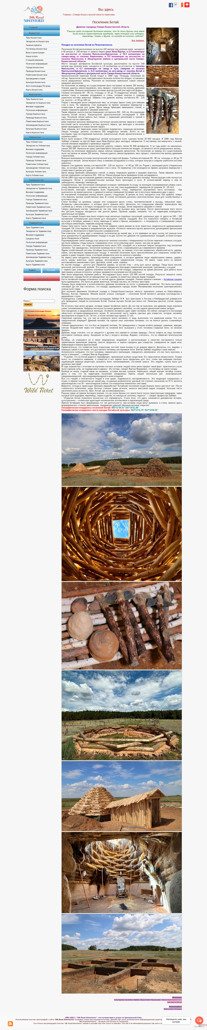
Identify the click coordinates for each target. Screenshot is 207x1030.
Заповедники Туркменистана (39, 211)
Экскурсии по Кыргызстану (38, 103)
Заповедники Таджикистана (38, 257)
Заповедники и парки (35, 79)
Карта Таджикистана (35, 265)
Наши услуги (32, 56)
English (32, 270)
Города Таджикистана (36, 246)
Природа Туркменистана (37, 203)
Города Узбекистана (35, 157)
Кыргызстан (35, 94)
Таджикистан (36, 223)
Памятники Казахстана (36, 75)
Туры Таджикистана (35, 227)
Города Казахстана (35, 67)
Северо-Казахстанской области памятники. (94, 14)
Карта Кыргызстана (35, 132)
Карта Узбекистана (35, 175)
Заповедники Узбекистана (38, 168)
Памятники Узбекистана (37, 164)
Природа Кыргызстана (36, 118)
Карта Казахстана (34, 90)
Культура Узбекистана (36, 172)
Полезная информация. (37, 110)
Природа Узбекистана (36, 160)
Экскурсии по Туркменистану (39, 188)
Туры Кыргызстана (34, 99)
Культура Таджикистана (37, 261)
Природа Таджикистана (37, 250)
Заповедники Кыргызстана (38, 125)
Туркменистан (36, 180)
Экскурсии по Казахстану (37, 41)
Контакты (41, 277)
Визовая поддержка (35, 106)
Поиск (26, 301)
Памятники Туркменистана (38, 207)
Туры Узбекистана (34, 142)
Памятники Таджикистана (37, 253)
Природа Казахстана (35, 71)
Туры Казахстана (34, 38)
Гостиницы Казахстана (36, 49)
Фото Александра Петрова (38, 86)
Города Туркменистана (36, 199)
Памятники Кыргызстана (37, 121)
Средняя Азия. (33, 239)
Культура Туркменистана (37, 214)
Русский (51, 270)
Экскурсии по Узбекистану (38, 146)
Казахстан (34, 33)
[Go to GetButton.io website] (199, 1027)
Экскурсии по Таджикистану (38, 231)
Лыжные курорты (34, 45)
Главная (33, 27)
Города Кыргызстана (35, 114)
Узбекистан (35, 137)
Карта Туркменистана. (36, 218)
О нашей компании (34, 60)
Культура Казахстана (35, 82)
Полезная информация (37, 64)
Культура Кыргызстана (36, 129)
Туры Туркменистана (35, 185)
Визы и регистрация (35, 53)
